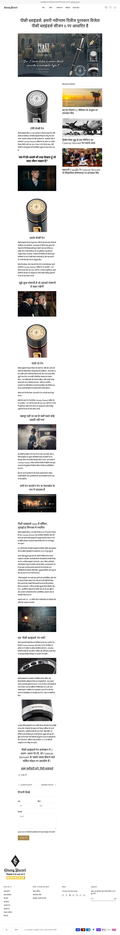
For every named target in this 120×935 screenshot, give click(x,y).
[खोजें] (110, 7)
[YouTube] (80, 895)
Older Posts (26, 785)
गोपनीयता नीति (37, 895)
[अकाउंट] (106, 7)
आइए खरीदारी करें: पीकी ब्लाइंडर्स (37, 768)
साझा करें (24, 775)
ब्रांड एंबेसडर (7, 895)
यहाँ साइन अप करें (75, 2)
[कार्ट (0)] (115, 7)
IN (6, 929)
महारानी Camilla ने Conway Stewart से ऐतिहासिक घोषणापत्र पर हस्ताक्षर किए (81, 171)
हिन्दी (16, 929)
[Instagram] (63, 895)
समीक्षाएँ (68, 8)
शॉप (43, 8)
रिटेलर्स (6, 916)
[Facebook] (66, 895)
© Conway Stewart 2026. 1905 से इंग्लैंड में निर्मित (41, 929)
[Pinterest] (77, 895)
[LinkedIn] (84, 895)
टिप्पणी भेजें (23, 838)
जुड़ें (115, 898)
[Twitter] (70, 895)
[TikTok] (73, 895)
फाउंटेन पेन (7, 905)
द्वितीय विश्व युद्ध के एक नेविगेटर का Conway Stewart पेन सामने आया (78, 141)
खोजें (50, 8)
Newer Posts (47, 785)
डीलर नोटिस (36, 891)
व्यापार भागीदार (8, 912)
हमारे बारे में (7, 891)
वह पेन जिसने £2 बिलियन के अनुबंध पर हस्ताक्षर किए (80, 111)
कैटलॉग (6, 898)
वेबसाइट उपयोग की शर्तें (39, 898)
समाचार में (6, 909)
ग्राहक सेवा (76, 8)
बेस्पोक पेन (60, 8)
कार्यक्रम (6, 902)
